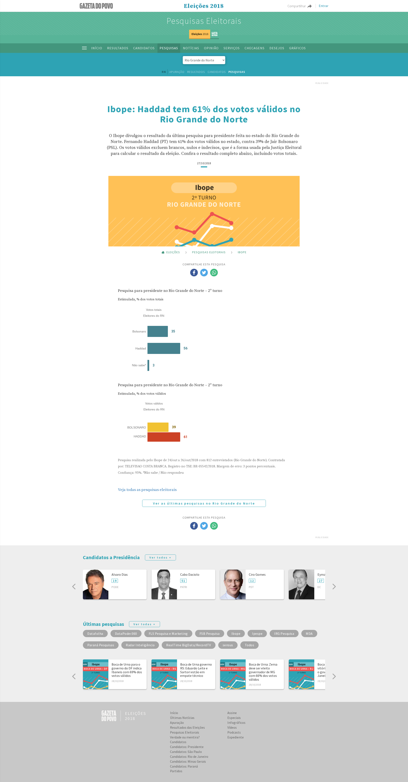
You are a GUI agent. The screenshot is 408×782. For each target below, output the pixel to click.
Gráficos (297, 48)
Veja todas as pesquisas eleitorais (147, 489)
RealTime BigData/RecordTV (188, 645)
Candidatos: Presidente (187, 747)
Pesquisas (169, 48)
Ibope (236, 633)
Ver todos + (160, 557)
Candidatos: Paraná (184, 766)
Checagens (255, 48)
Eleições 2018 (204, 6)
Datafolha (95, 633)
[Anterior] (74, 586)
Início (96, 48)
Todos (249, 645)
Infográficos (236, 722)
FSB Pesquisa (210, 633)
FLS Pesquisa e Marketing (168, 633)
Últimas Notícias (182, 718)
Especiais (234, 718)
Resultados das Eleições (187, 727)
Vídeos (232, 727)
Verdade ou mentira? (185, 737)
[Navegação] (84, 48)
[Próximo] (334, 586)
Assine (232, 713)
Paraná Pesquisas (100, 645)
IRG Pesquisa (284, 633)
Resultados (117, 48)
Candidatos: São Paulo (186, 751)
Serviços (232, 48)
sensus (228, 645)
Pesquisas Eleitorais (204, 21)
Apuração (176, 72)
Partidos (176, 771)
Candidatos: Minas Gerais (188, 761)
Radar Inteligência (140, 645)
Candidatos (144, 48)
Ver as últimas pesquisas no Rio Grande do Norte (204, 503)
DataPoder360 (126, 633)
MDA (309, 633)
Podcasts (234, 732)
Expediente (235, 737)
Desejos (276, 48)
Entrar (323, 6)
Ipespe (257, 633)
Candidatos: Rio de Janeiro (189, 756)
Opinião (211, 48)
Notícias (191, 48)
